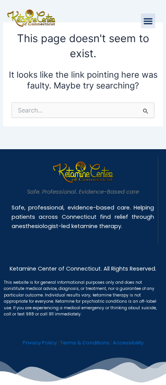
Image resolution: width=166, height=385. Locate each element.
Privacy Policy (40, 342)
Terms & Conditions (84, 342)
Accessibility (128, 342)
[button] (148, 21)
